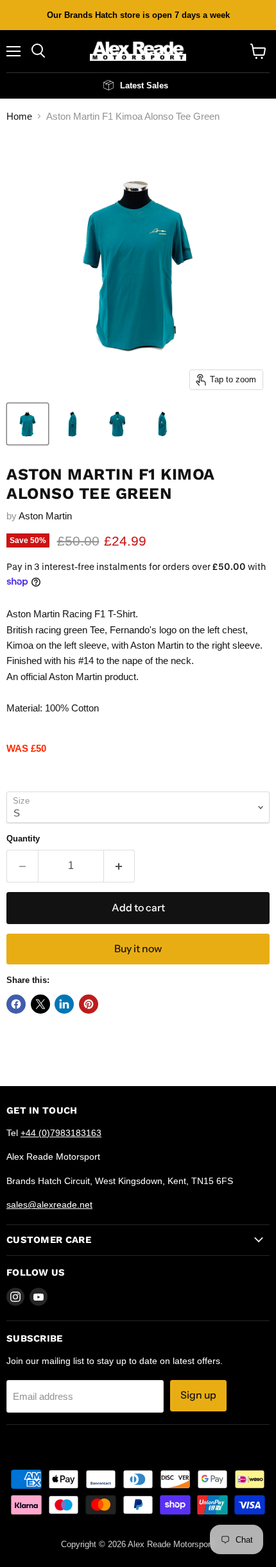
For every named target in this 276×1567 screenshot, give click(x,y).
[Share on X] (40, 1004)
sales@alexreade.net (49, 1204)
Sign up (198, 1395)
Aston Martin (45, 515)
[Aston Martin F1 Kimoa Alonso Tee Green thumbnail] (27, 423)
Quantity (23, 838)
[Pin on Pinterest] (88, 1004)
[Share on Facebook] (16, 1004)
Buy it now (138, 949)
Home (19, 116)
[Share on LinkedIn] (64, 1004)
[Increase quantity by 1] (119, 866)
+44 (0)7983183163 (61, 1133)
